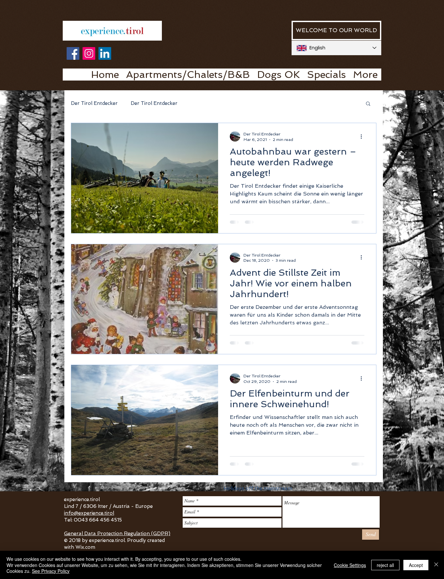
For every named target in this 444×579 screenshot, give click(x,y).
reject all (385, 565)
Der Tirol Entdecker (94, 103)
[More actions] (363, 136)
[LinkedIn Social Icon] (104, 53)
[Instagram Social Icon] (89, 53)
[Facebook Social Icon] (73, 53)
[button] (368, 104)
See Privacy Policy (51, 571)
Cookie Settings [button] (350, 565)
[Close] (436, 565)
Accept (416, 565)
